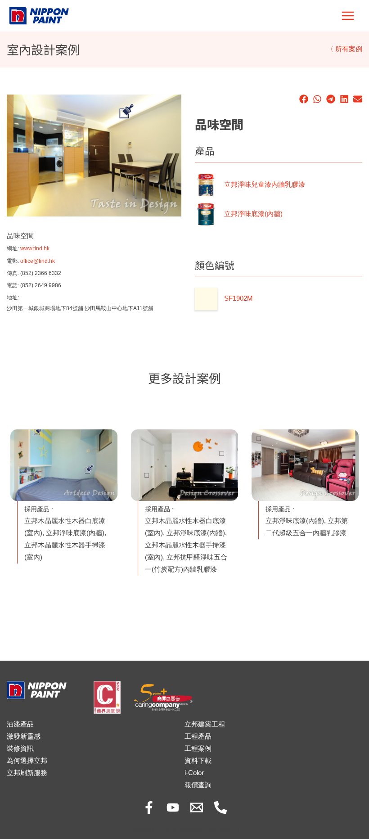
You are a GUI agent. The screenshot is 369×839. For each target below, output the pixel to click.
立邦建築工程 (204, 724)
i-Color (194, 772)
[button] (303, 99)
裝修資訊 (20, 748)
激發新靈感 (23, 736)
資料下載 (198, 760)
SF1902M (238, 298)
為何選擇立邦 (27, 760)
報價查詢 (198, 785)
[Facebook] (149, 807)
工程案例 (198, 748)
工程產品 (198, 736)
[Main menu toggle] (348, 16)
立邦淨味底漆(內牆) (253, 213)
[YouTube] (172, 807)
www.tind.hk (35, 248)
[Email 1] (196, 807)
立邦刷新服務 (27, 772)
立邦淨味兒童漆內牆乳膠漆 (264, 184)
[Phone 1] (220, 807)
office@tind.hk (37, 261)
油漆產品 (20, 724)
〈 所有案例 (344, 49)
